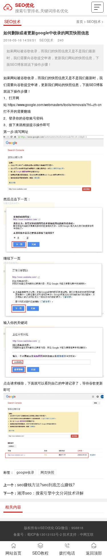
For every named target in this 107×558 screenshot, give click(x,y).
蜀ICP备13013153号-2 (44, 534)
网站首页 (13, 553)
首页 (79, 21)
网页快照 (47, 472)
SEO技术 (94, 21)
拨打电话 (67, 553)
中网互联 (87, 534)
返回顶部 (94, 553)
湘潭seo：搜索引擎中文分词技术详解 (50, 493)
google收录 (25, 472)
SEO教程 (40, 553)
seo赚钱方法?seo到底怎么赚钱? (46, 484)
